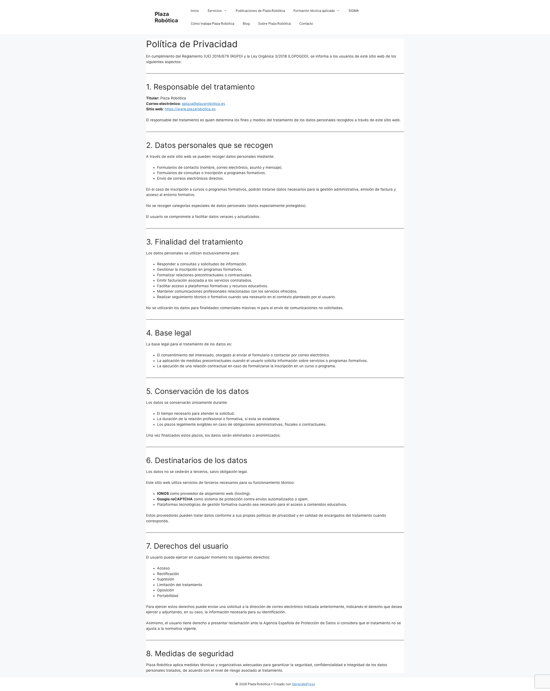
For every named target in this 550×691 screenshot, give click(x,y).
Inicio (195, 11)
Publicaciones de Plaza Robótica (260, 11)
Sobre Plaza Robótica (274, 23)
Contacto (306, 23)
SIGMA (353, 11)
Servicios (215, 11)
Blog (246, 23)
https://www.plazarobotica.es (190, 109)
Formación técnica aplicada (314, 11)
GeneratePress (303, 684)
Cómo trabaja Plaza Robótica (212, 23)
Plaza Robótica (166, 17)
